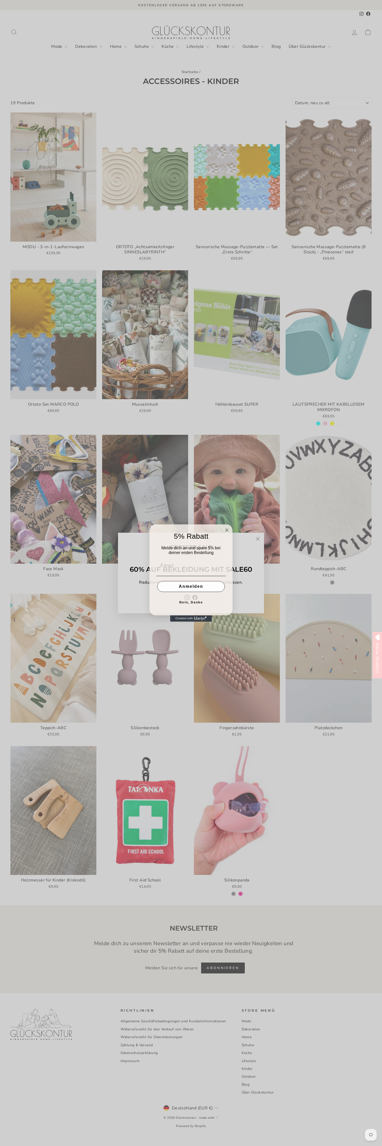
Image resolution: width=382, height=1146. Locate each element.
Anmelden (191, 586)
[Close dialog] (227, 530)
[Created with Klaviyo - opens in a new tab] (191, 618)
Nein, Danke (191, 602)
